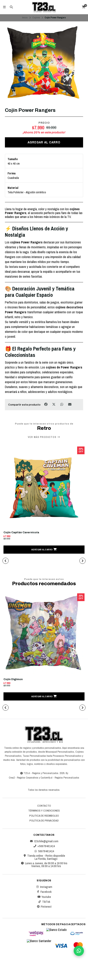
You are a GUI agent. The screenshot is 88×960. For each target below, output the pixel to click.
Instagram (46, 886)
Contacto (44, 805)
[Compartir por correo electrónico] (69, 404)
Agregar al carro (44, 142)
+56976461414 (46, 846)
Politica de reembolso (44, 815)
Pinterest (46, 906)
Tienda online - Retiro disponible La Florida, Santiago (46, 857)
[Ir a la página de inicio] (44, 7)
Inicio (25, 17)
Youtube (46, 896)
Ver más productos (42, 437)
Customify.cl (46, 777)
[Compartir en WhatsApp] (62, 404)
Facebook (46, 891)
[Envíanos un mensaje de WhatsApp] (79, 951)
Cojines (36, 17)
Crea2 (12, 777)
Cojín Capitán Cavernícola (21, 532)
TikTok (46, 901)
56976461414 (46, 851)
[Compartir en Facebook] (46, 404)
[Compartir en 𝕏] (54, 404)
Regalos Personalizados (67, 777)
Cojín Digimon (13, 679)
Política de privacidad (44, 820)
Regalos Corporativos (27, 777)
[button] (44, 549)
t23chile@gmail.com (46, 841)
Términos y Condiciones (44, 810)
